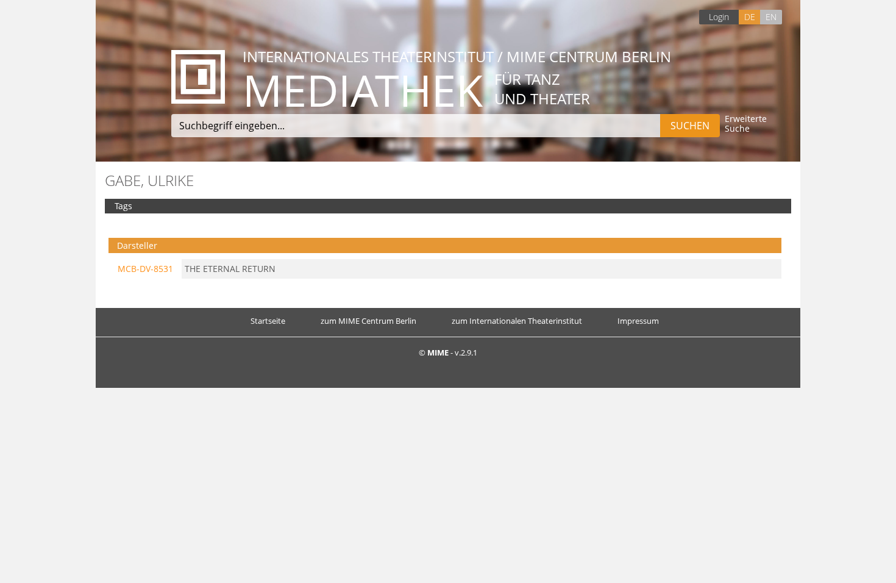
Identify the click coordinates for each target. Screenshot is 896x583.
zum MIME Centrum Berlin (368, 320)
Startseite (268, 320)
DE (749, 17)
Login (719, 17)
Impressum (638, 320)
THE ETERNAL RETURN (230, 268)
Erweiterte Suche (746, 124)
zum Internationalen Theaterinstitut (517, 320)
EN (771, 17)
